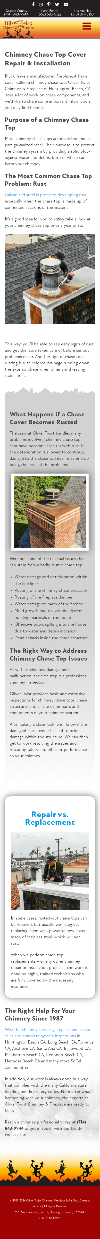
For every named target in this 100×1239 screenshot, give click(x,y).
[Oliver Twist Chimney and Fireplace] (18, 21)
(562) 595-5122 (49, 14)
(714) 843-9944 (16, 14)
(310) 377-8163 (82, 14)
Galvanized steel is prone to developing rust (45, 195)
